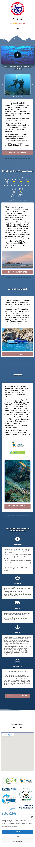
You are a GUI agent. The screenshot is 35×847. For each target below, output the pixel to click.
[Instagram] (17, 19)
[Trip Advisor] (25, 795)
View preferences (17, 841)
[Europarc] (25, 781)
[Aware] (9, 800)
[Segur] (9, 790)
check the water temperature (17, 200)
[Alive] (9, 781)
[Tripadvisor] (21, 19)
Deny (17, 836)
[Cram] (9, 812)
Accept (17, 831)
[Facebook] (14, 19)
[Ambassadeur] (25, 808)
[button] (32, 817)
